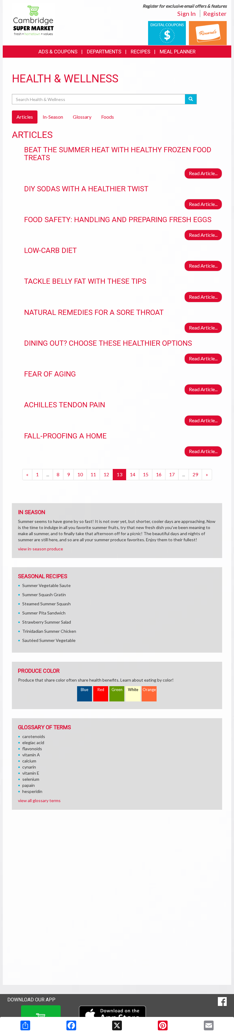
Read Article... (203, 173)
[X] (117, 1025)
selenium (30, 779)
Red (101, 689)
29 (195, 474)
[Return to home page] (33, 20)
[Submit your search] (191, 99)
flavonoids (32, 748)
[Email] (209, 1025)
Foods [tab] (107, 117)
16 (158, 474)
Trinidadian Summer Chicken (49, 631)
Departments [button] (104, 52)
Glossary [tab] (82, 117)
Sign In (186, 13)
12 (106, 474)
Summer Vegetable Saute (46, 585)
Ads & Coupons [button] (57, 52)
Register (215, 13)
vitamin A (31, 754)
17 (172, 474)
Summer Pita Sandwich (44, 612)
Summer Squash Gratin (44, 594)
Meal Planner (178, 52)
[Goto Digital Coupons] (167, 32)
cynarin (29, 766)
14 (132, 474)
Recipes (140, 52)
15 (145, 474)
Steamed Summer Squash (46, 603)
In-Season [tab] (53, 117)
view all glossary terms (39, 800)
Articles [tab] (24, 117)
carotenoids (33, 736)
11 (93, 474)
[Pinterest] (163, 1025)
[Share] (25, 1025)
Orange (149, 689)
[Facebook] (71, 1025)
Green (117, 689)
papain (28, 785)
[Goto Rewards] (208, 32)
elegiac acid (33, 742)
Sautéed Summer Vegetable (49, 640)
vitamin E (30, 773)
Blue (84, 689)
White (133, 689)
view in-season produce (40, 548)
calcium (29, 760)
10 (80, 474)
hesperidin (32, 791)
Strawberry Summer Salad (46, 622)
